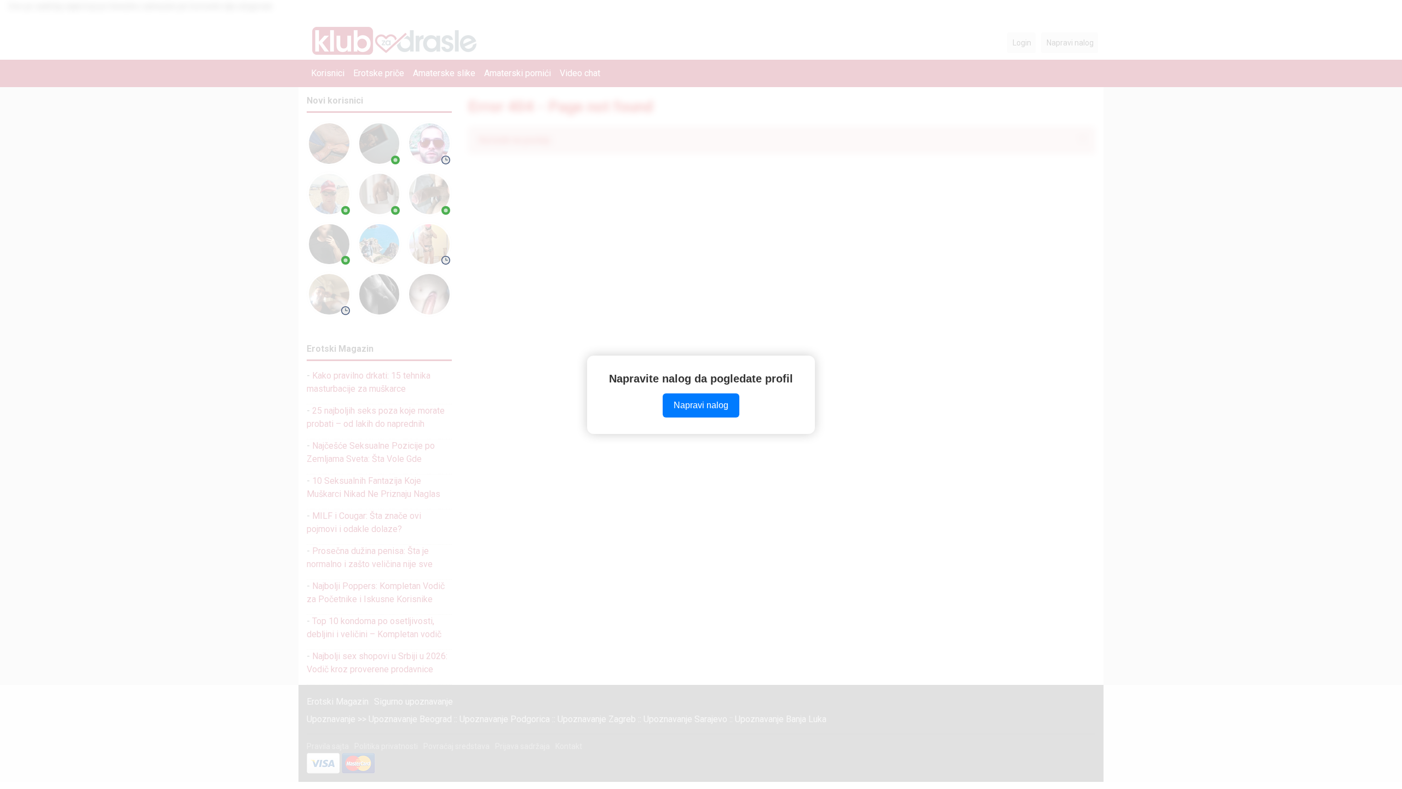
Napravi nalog (701, 405)
